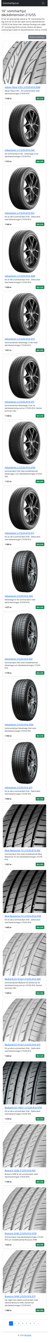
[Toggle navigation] (43, 3)
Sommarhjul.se (11, 3)
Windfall (27, 1335)
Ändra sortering (36, 37)
